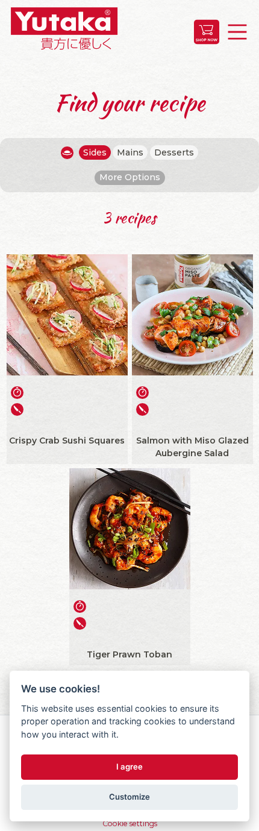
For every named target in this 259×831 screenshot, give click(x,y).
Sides (95, 152)
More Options (129, 177)
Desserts (174, 152)
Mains (130, 152)
